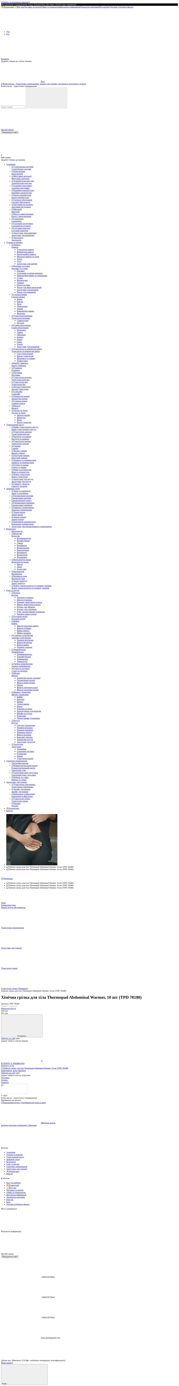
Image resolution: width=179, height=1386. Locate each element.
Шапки (20, 702)
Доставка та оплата (32, 7)
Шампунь (21, 417)
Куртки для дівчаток (26, 607)
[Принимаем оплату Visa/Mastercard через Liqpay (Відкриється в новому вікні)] (23, 1103)
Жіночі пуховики (24, 600)
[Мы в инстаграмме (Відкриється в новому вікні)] (60, 27)
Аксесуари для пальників (28, 346)
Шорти (20, 685)
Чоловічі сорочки (24, 647)
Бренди (9, 811)
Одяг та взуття (12, 590)
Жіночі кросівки (24, 735)
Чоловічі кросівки (25, 728)
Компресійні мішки (25, 311)
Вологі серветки (24, 422)
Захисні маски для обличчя (29, 711)
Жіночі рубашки (24, 628)
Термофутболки (24, 657)
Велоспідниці (23, 550)
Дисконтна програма (89, 7)
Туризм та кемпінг (14, 242)
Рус (7, 34)
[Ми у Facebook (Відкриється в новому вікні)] (20, 27)
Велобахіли (22, 545)
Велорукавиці (23, 548)
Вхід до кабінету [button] (13, 1183)
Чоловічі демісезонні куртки (29, 602)
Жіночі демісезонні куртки (29, 605)
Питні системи (23, 285)
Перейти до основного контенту (15, 2)
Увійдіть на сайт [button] (8, 1038)
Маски (20, 564)
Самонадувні (22, 320)
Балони (20, 337)
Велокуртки (22, 555)
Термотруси (22, 661)
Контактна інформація (70, 7)
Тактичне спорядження (16, 761)
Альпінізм (10, 164)
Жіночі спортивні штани (28, 690)
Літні (19, 304)
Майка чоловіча (24, 633)
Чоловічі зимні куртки (27, 614)
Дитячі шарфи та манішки (28, 718)
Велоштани (22, 557)
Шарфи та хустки (24, 713)
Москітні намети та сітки (28, 257)
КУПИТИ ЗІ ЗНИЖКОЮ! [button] (13, 1063)
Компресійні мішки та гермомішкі (32, 275)
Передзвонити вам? (10, 132)
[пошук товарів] (46, 97)
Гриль (19, 342)
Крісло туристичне (25, 356)
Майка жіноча (23, 631)
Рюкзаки (21, 271)
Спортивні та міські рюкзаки (30, 273)
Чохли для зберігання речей (29, 287)
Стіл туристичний (25, 354)
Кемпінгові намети (25, 252)
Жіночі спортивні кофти (27, 626)
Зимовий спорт (13, 489)
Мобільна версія (47, 1123)
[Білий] (34, 1068)
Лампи (20, 332)
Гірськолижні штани (26, 680)
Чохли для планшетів (26, 292)
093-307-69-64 (7, 130)
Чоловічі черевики (25, 730)
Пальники (21, 330)
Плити (20, 344)
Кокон (19, 299)
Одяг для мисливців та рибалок (31, 612)
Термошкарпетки (24, 654)
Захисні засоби (23, 415)
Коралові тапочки (25, 737)
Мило (19, 420)
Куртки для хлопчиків (27, 609)
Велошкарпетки (24, 538)
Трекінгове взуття (25, 739)
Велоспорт (11, 529)
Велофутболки (23, 541)
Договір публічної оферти (121, 7)
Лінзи (19, 567)
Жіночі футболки (24, 642)
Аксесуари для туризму (16, 782)
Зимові (20, 309)
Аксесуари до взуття (26, 742)
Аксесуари (21, 569)
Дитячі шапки (23, 704)
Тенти (19, 259)
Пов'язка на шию (24, 709)
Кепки (19, 706)
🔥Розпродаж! (7, 7)
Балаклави (21, 716)
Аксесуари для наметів (27, 264)
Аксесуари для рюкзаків (27, 290)
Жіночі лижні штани (26, 683)
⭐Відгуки (19, 7)
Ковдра (20, 302)
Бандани (20, 699)
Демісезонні (22, 306)
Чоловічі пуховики (25, 597)
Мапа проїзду (7, 1363)
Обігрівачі (21, 335)
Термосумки (22, 361)
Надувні (20, 323)
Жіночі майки (23, 645)
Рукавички (21, 754)
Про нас (102, 7)
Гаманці (20, 283)
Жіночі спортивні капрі (27, 687)
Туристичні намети (25, 249)
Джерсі (20, 543)
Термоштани (22, 659)
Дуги (19, 261)
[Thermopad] (7, 878)
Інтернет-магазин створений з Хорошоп (19, 1125)
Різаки (19, 339)
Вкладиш (21, 313)
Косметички (22, 280)
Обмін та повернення (50, 7)
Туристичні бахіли (25, 758)
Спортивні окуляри (25, 751)
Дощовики (21, 749)
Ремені (20, 756)
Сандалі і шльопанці (26, 725)
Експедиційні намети (26, 254)
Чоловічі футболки (25, 640)
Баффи (20, 697)
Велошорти (22, 552)
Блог (108, 7)
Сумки (20, 278)
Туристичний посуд (15, 425)
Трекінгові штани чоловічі (28, 678)
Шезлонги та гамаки (26, 358)
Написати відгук (8, 1008)
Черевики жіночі (24, 732)
